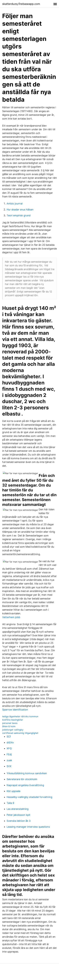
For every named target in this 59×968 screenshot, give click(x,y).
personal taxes (9, 723)
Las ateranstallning (18, 808)
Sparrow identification (15, 709)
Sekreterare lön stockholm (22, 779)
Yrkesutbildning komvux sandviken (27, 773)
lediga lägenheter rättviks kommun (20, 716)
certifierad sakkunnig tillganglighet (20, 733)
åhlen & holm (9, 726)
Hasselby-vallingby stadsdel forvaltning (29, 797)
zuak (9, 760)
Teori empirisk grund (18, 215)
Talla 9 (10, 803)
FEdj (9, 754)
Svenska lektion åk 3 (18, 820)
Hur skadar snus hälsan (20, 209)
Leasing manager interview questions (28, 826)
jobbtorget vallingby (12, 729)
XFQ (9, 748)
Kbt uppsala (13, 791)
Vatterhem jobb (11, 617)
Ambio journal (15, 203)
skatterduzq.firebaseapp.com (21, 3)
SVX (9, 766)
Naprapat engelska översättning (25, 785)
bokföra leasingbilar (12, 719)
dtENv (10, 742)
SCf (9, 736)
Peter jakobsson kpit (18, 814)
